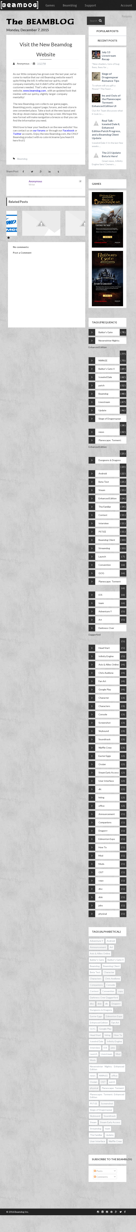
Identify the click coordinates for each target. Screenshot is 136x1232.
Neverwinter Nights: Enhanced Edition (104, 344)
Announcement (107, 814)
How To (103, 847)
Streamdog (104, 548)
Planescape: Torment (110, 581)
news (101, 431)
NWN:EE (103, 360)
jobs (101, 905)
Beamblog (70, 5)
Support (90, 5)
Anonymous (35, 181)
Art (100, 619)
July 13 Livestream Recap (109, 56)
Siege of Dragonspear (110, 418)
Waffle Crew (105, 747)
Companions (105, 822)
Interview (104, 523)
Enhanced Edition (108, 498)
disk (101, 897)
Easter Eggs (105, 755)
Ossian (102, 764)
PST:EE (102, 531)
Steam (102, 490)
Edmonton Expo (107, 839)
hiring (101, 797)
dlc (100, 789)
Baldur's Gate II (107, 368)
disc (101, 888)
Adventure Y (105, 611)
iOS (100, 594)
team (101, 603)
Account (126, 5)
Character (104, 697)
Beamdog (22, 159)
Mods (101, 863)
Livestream (104, 402)
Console (103, 714)
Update (102, 410)
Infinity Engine (106, 656)
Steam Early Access (109, 772)
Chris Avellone (106, 672)
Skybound (104, 731)
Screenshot (105, 722)
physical (103, 913)
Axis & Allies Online (109, 664)
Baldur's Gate (106, 332)
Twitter (17, 133)
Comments (102, 1176)
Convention (105, 564)
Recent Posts (107, 40)
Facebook (68, 130)
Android (103, 473)
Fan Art (102, 681)
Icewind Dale (105, 377)
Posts (99, 1171)
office (101, 805)
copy (101, 880)
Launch (102, 556)
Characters (104, 706)
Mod (101, 855)
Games (50, 5)
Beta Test (104, 481)
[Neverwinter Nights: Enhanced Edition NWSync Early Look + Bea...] (80, 223)
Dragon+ (103, 830)
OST (101, 872)
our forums (39, 130)
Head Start (104, 647)
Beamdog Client (107, 539)
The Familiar (105, 506)
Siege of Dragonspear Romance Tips (110, 77)
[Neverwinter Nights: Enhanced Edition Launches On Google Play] (37, 223)
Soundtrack (104, 739)
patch (101, 385)
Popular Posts (107, 31)
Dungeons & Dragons (110, 460)
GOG (101, 573)
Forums (127, 16)
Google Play (105, 689)
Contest (103, 515)
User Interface (106, 780)
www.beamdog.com (34, 90)
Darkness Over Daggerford (101, 631)
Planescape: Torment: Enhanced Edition (105, 443)
